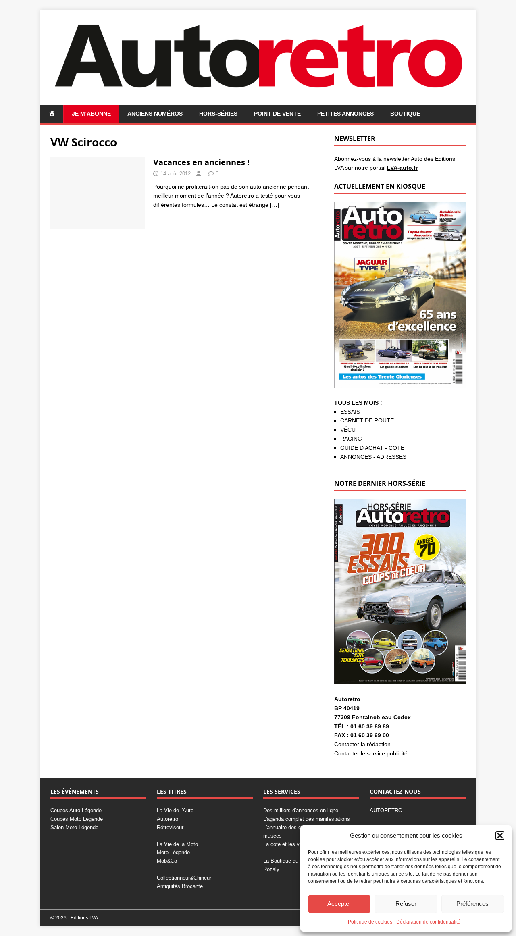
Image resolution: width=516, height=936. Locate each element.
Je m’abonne (91, 113)
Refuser (405, 903)
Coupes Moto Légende (76, 819)
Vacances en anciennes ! (201, 162)
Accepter (339, 903)
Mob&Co (167, 861)
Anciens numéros (155, 113)
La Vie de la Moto (177, 844)
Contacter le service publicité (371, 753)
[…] (274, 205)
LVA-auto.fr (402, 167)
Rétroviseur (170, 827)
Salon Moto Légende (74, 827)
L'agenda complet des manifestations (306, 819)
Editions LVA (84, 918)
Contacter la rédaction (362, 744)
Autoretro (167, 819)
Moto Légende (173, 852)
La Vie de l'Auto (175, 810)
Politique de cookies (370, 922)
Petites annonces (345, 113)
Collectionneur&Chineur (184, 878)
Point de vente (277, 113)
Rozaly (271, 869)
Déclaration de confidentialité (428, 922)
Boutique (405, 113)
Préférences (472, 903)
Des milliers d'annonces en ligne (300, 810)
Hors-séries (218, 113)
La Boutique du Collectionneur (298, 861)
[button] (500, 836)
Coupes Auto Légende (76, 810)
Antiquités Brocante (180, 886)
